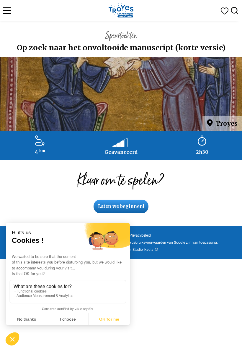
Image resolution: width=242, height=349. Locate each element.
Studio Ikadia (143, 250)
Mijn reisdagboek (224, 11)
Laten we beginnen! (121, 206)
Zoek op (234, 11)
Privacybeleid (140, 235)
